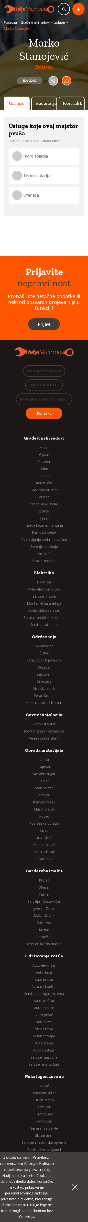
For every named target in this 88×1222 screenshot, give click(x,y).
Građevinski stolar (44, 504)
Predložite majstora (44, 371)
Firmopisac (44, 1114)
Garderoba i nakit (44, 870)
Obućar (44, 887)
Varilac (44, 497)
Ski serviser (44, 1135)
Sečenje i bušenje (44, 546)
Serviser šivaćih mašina (44, 944)
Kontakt (72, 103)
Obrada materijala (44, 750)
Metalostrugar (44, 773)
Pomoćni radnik (44, 532)
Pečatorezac (44, 858)
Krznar (44, 929)
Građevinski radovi (35, 22)
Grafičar (44, 1107)
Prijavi (44, 324)
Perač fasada (44, 695)
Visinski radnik (44, 688)
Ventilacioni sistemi (44, 738)
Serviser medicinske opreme (44, 1142)
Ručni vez (44, 922)
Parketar (44, 475)
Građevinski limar (44, 490)
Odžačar (44, 667)
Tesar (44, 518)
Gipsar (44, 454)
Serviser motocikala (44, 1064)
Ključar (44, 759)
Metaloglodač (44, 844)
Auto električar (44, 965)
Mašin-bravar (44, 809)
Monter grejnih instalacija (44, 731)
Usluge (16, 103)
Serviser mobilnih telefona (44, 617)
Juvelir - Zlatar (44, 908)
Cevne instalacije (44, 714)
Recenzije (46, 103)
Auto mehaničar (44, 986)
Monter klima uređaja (44, 603)
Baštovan (44, 674)
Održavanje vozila (44, 956)
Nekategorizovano (44, 1076)
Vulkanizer (44, 1022)
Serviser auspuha (44, 1057)
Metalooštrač (44, 851)
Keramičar (44, 483)
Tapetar (44, 766)
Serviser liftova (44, 596)
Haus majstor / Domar (44, 702)
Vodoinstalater (44, 724)
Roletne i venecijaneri (44, 1149)
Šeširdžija (44, 936)
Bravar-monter (44, 560)
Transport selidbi (44, 1093)
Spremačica (44, 646)
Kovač (44, 816)
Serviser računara (44, 624)
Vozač (44, 1085)
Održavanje (44, 636)
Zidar (44, 468)
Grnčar (44, 795)
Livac (44, 830)
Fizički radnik (44, 1100)
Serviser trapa (44, 1036)
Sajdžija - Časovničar (44, 901)
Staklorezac (44, 788)
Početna (10, 22)
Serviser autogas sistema (44, 993)
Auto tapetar (44, 1007)
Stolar (44, 781)
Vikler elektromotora (44, 589)
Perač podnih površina (44, 660)
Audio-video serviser (44, 610)
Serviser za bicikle (44, 1128)
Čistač (44, 653)
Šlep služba (44, 1029)
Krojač (44, 880)
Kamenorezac (44, 802)
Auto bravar (44, 979)
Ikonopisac (44, 1121)
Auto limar (44, 972)
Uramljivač (44, 837)
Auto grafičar (44, 1000)
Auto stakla (44, 1043)
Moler (44, 447)
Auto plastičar (44, 1050)
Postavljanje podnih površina (44, 539)
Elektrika (44, 572)
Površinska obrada (44, 823)
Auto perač (44, 1014)
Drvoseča (44, 681)
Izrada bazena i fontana (44, 525)
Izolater (59, 22)
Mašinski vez (44, 915)
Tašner (44, 894)
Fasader (44, 461)
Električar (44, 582)
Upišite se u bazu (44, 385)
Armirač (44, 553)
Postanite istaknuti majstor (44, 399)
